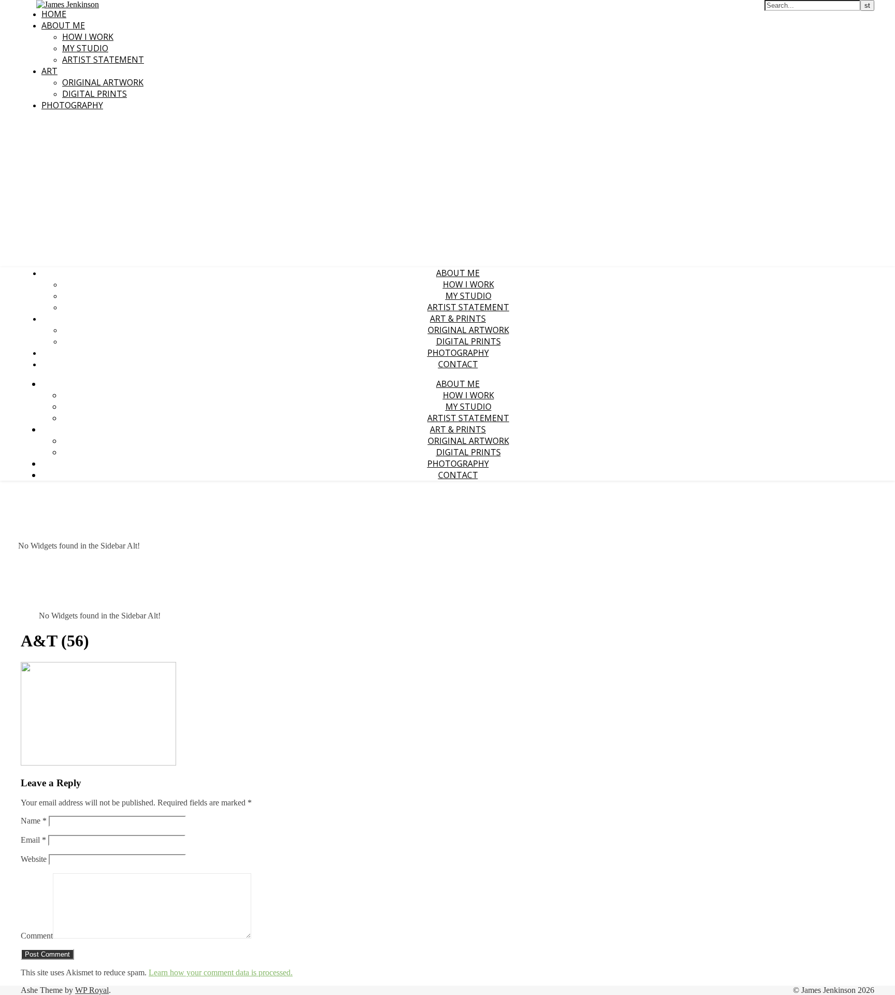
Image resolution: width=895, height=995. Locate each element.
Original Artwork (102, 82)
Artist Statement (103, 59)
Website (34, 859)
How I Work (87, 36)
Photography (72, 105)
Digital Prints (94, 93)
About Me (63, 25)
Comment (37, 935)
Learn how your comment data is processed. (221, 972)
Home (53, 14)
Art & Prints (458, 318)
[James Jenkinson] (67, 4)
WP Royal (92, 990)
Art (49, 71)
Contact (458, 364)
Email (33, 839)
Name (34, 820)
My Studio (85, 48)
